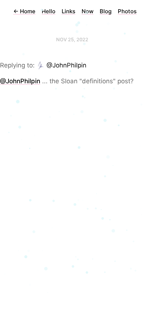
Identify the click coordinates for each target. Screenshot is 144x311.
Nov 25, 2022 (72, 39)
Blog (106, 11)
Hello (48, 11)
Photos (127, 11)
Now (87, 11)
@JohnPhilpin (66, 65)
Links (68, 11)
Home (24, 11)
